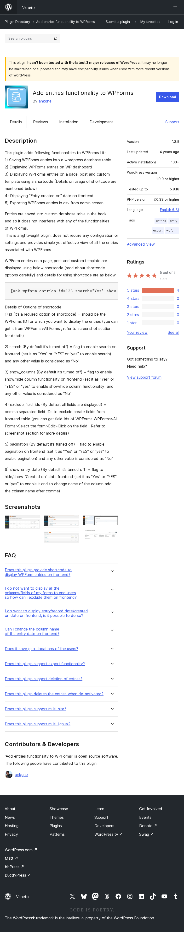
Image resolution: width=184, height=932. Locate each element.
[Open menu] (176, 7)
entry (173, 221)
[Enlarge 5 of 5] (111, 535)
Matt (11, 858)
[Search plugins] (55, 38)
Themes (57, 817)
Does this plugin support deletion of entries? (43, 679)
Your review (137, 332)
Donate (148, 825)
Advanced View (141, 244)
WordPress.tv (108, 834)
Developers (104, 825)
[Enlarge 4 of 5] (111, 521)
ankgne (45, 101)
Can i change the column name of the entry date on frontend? (32, 631)
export (157, 230)
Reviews (40, 121)
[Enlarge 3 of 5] (72, 538)
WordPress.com (21, 849)
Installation (68, 121)
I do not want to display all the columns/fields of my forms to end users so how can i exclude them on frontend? (41, 593)
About (10, 808)
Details (16, 121)
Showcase (59, 808)
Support (172, 121)
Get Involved (150, 808)
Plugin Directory (17, 22)
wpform (171, 230)
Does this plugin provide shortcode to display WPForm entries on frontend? (38, 572)
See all (173, 332)
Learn (99, 808)
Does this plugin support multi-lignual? (37, 724)
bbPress (14, 866)
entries (161, 221)
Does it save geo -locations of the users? (41, 648)
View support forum (144, 377)
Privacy (11, 834)
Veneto (22, 896)
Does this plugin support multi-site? (35, 709)
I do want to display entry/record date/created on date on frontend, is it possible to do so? (46, 613)
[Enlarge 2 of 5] (72, 521)
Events (145, 817)
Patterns (57, 834)
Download (167, 97)
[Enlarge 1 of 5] (33, 521)
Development (101, 121)
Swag (146, 834)
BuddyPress (18, 875)
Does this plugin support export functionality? (45, 664)
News (10, 817)
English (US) (169, 210)
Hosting (11, 825)
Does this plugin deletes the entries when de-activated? (54, 694)
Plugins (56, 825)
